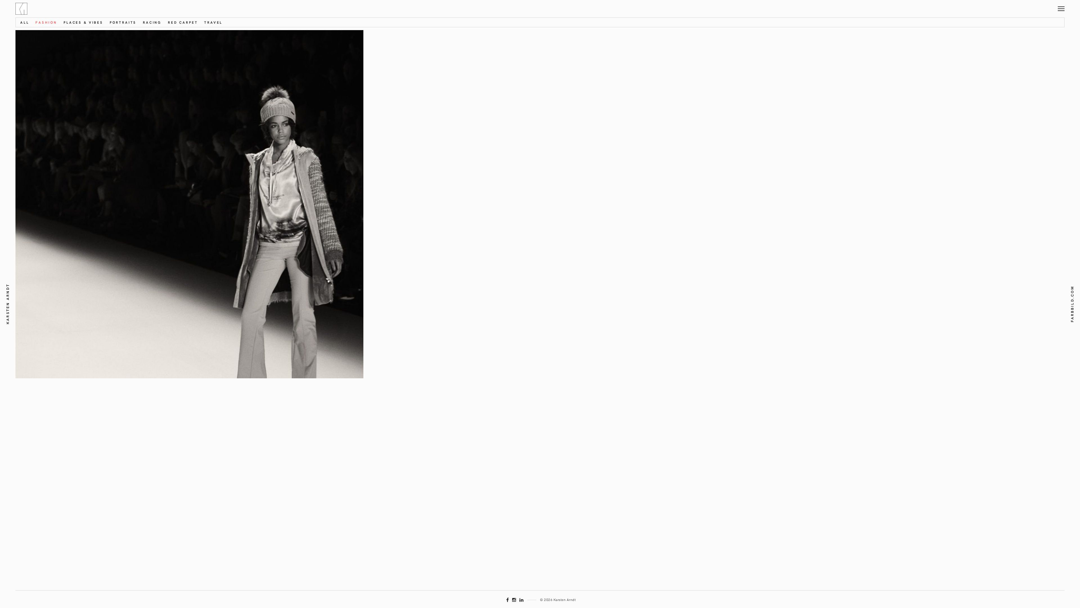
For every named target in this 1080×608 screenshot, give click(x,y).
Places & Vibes (83, 22)
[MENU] (1061, 6)
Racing (152, 22)
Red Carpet (183, 22)
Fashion (46, 22)
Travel (213, 22)
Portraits (123, 22)
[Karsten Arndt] (21, 9)
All (24, 22)
